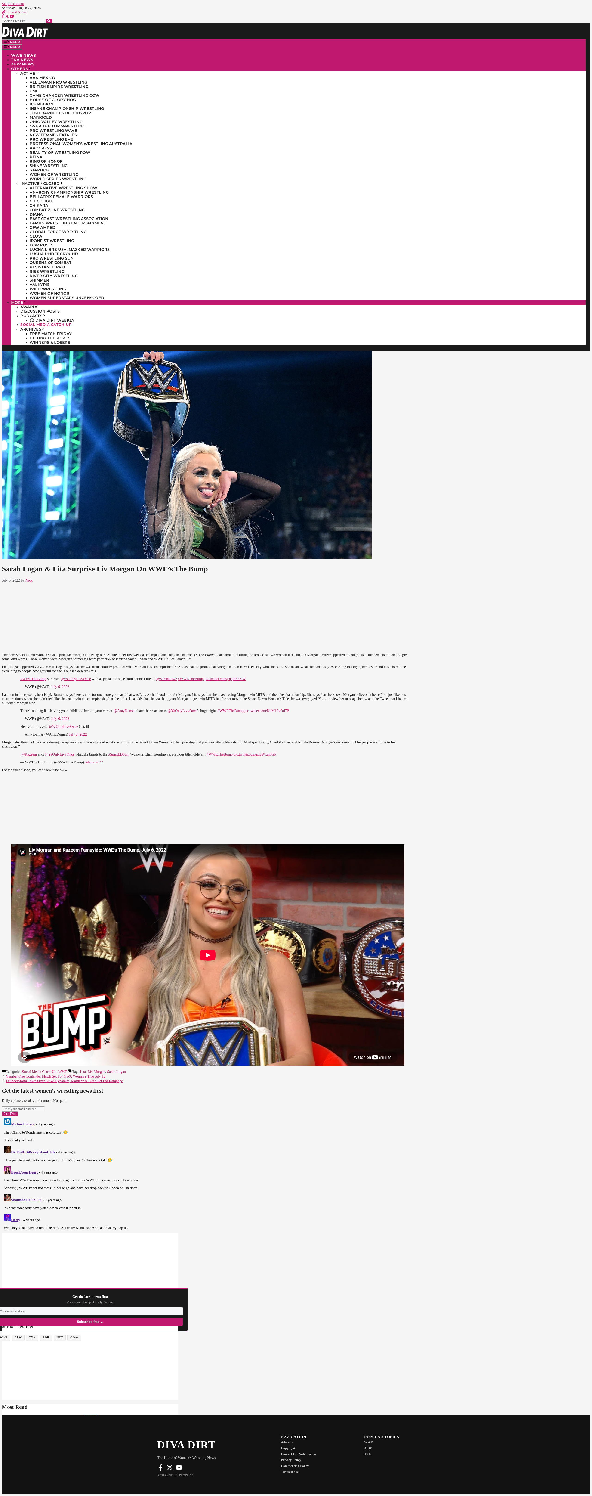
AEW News (22, 64)
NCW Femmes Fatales (53, 135)
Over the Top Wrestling (57, 126)
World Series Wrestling (58, 179)
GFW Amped (43, 227)
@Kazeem (29, 754)
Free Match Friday (51, 333)
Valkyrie (40, 284)
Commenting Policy (295, 1466)
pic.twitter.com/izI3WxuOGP (255, 754)
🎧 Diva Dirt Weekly (52, 320)
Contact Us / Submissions (298, 1454)
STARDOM (40, 170)
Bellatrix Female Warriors (61, 197)
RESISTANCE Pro (47, 267)
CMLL (35, 91)
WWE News (23, 55)
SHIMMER (39, 280)
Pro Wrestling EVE (51, 139)
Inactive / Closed (40, 183)
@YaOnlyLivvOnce (76, 679)
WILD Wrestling (48, 289)
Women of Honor (49, 293)
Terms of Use (290, 1472)
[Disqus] (208, 1174)
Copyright (288, 1448)
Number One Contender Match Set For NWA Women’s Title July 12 (55, 1076)
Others (19, 69)
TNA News (22, 60)
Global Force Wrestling (58, 232)
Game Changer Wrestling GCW (64, 95)
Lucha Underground (54, 254)
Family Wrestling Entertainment (68, 223)
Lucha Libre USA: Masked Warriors (70, 249)
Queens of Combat (50, 262)
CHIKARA (39, 205)
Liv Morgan (96, 1072)
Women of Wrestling (54, 174)
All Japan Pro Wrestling (58, 82)
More (17, 302)
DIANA (36, 214)
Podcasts (31, 316)
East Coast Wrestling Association (69, 219)
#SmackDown (118, 754)
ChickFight (42, 201)
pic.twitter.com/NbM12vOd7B (266, 711)
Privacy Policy (291, 1460)
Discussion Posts (40, 311)
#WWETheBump (33, 679)
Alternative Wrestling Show (63, 188)
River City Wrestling (54, 276)
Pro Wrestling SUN (52, 258)
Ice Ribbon (41, 104)
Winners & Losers (50, 342)
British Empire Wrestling (59, 86)
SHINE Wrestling (49, 166)
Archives (30, 329)
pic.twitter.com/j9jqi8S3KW (225, 679)
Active (27, 73)
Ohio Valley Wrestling (56, 122)
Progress (41, 148)
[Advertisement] (207, 616)
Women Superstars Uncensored (67, 298)
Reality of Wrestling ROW (60, 152)
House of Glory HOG (53, 100)
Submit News (16, 12)
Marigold (41, 117)
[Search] (49, 21)
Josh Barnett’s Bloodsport (62, 113)
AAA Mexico (42, 78)
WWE (63, 1072)
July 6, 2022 (60, 687)
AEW (368, 1448)
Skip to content (13, 4)
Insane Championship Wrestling (67, 108)
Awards (29, 307)
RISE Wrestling (47, 271)
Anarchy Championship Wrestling (69, 192)
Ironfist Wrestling (52, 240)
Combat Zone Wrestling (57, 210)
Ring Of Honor (46, 161)
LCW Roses (42, 245)
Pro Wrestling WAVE (53, 130)
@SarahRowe (166, 679)
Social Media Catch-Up (46, 324)
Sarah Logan (116, 1072)
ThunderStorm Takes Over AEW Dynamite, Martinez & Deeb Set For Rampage (64, 1081)
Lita (83, 1072)
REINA (36, 157)
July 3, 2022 (78, 734)
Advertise (287, 1442)
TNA (367, 1454)
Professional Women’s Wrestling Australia (81, 144)
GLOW (36, 236)
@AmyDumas (124, 711)
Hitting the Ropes (50, 338)
